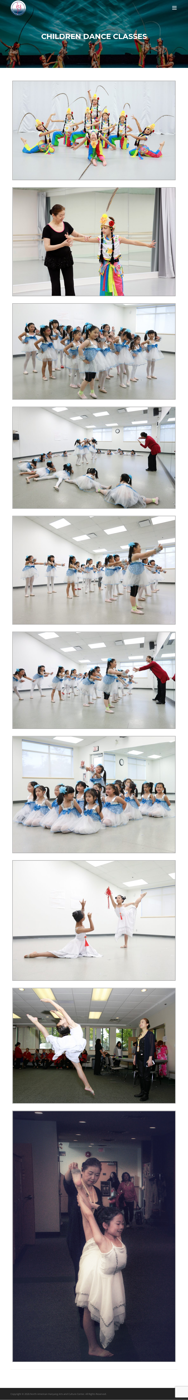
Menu (174, 7)
